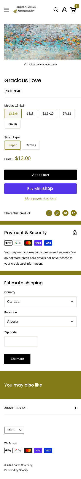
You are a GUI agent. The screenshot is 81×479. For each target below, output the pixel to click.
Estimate (17, 359)
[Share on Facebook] (49, 213)
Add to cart (40, 174)
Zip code (10, 332)
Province (10, 312)
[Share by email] (74, 213)
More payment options (40, 198)
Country (9, 292)
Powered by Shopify (16, 470)
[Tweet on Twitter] (65, 213)
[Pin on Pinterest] (57, 213)
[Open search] (56, 9)
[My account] (64, 9)
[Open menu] (6, 9)
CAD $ (10, 430)
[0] (73, 9)
